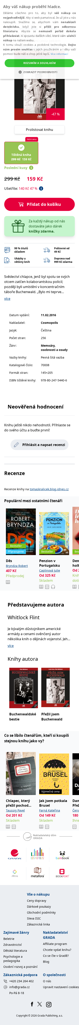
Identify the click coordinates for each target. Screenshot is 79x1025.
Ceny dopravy (36, 901)
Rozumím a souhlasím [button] (39, 63)
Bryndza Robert (17, 566)
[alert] (39, 39)
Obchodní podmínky (41, 912)
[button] (39, 72)
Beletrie (8, 939)
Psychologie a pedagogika (13, 958)
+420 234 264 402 (21, 981)
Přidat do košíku (44, 204)
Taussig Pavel (15, 810)
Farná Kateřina (49, 810)
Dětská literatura (15, 951)
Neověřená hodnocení (35, 406)
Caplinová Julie (49, 570)
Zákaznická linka (38, 924)
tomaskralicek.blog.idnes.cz (49, 489)
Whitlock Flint (24, 617)
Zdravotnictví (12, 945)
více (7, 298)
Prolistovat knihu (39, 129)
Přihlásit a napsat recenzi (43, 444)
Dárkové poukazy (39, 906)
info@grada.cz (19, 987)
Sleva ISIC (34, 918)
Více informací (59, 54)
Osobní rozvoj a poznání (20, 967)
